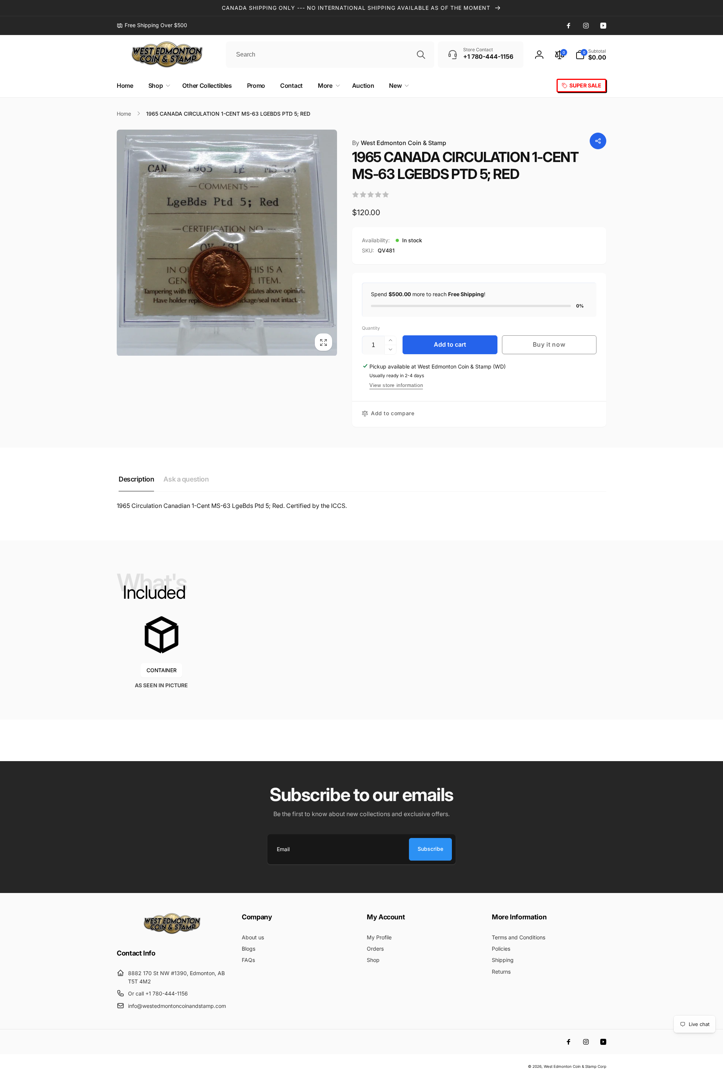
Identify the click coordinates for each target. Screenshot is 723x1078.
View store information (396, 385)
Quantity (371, 328)
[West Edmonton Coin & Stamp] (174, 932)
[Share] (598, 141)
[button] (590, 54)
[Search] (421, 54)
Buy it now (549, 344)
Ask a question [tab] (186, 479)
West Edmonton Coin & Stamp (399, 143)
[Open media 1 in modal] (227, 243)
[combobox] (330, 54)
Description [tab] (136, 479)
